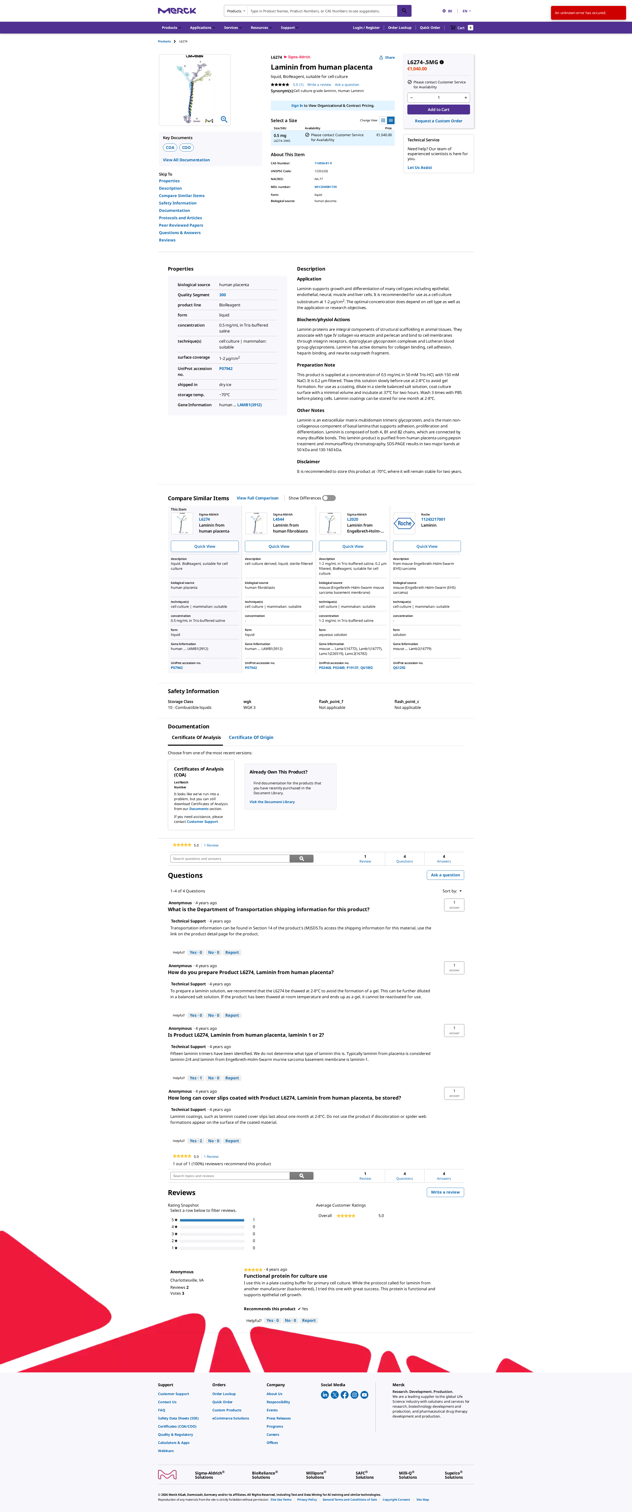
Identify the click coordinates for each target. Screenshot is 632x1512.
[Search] (404, 11)
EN (465, 11)
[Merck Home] (177, 11)
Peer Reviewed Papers (181, 225)
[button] (366, 27)
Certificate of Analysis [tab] (196, 737)
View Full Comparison (257, 498)
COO (186, 147)
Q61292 (399, 667)
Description (170, 188)
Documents (199, 808)
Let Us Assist (420, 167)
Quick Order (430, 27)
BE (450, 11)
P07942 (226, 368)
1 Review (212, 845)
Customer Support (202, 821)
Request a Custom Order (438, 120)
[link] (182, 845)
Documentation (174, 210)
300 (222, 294)
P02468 (325, 667)
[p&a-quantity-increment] (466, 98)
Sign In (297, 105)
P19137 (352, 667)
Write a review (319, 84)
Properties (169, 181)
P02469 (339, 667)
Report (232, 952)
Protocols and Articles (180, 218)
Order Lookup (400, 27)
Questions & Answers (180, 232)
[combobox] (318, 11)
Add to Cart (438, 109)
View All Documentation (186, 159)
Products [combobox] (234, 11)
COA (170, 147)
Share (390, 57)
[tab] (168, 41)
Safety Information (178, 203)
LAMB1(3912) (249, 404)
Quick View (204, 546)
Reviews (167, 240)
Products (164, 41)
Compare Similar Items (182, 195)
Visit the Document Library (272, 801)
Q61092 (366, 667)
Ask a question (347, 84)
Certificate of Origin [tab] (251, 737)
